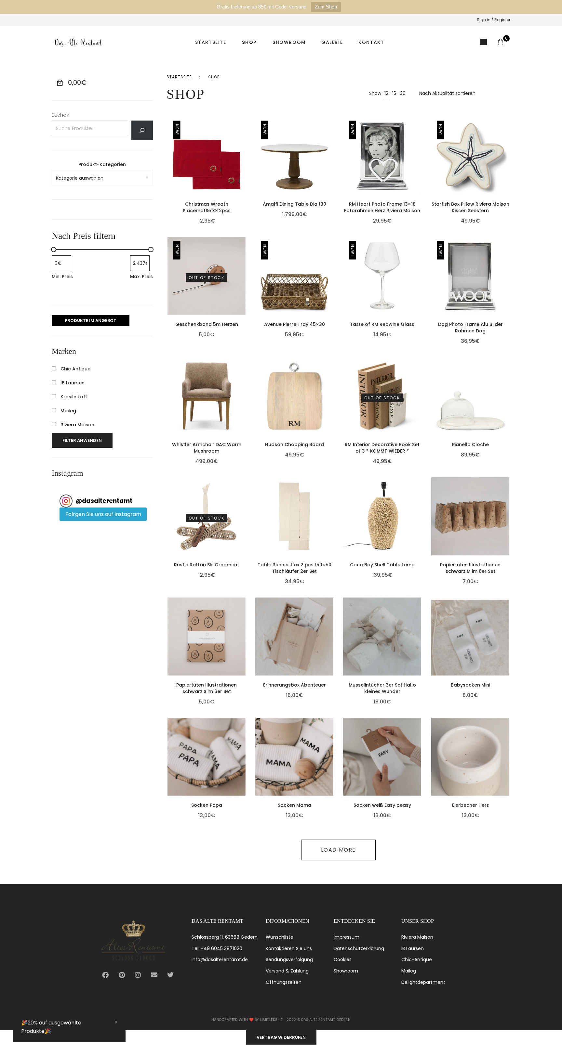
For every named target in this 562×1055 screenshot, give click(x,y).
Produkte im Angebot (90, 320)
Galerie (332, 42)
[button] (243, 151)
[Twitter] (170, 975)
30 (403, 93)
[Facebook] (105, 975)
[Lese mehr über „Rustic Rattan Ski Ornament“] (243, 511)
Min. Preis (62, 276)
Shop (249, 42)
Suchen (60, 115)
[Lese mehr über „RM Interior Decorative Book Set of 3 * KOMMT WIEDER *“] (419, 391)
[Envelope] (154, 975)
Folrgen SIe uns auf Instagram (103, 514)
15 (394, 93)
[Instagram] (137, 975)
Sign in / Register (493, 19)
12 (386, 93)
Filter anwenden (82, 440)
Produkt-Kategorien (102, 164)
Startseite (210, 42)
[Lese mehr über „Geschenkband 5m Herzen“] (243, 271)
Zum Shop (326, 6)
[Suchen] (142, 130)
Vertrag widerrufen (281, 1037)
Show (375, 93)
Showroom (289, 42)
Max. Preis (141, 276)
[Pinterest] (121, 975)
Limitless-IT (271, 1019)
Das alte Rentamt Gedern (326, 1019)
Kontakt (371, 42)
